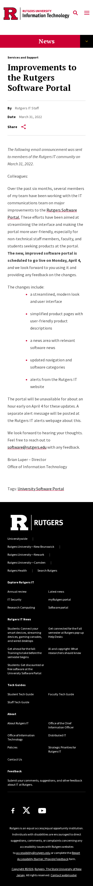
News (46, 41)
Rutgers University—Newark (25, 554)
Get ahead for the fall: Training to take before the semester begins (24, 653)
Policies (12, 747)
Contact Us (14, 759)
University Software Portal (41, 488)
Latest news (56, 591)
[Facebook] (12, 810)
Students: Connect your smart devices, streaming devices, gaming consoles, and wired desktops (24, 635)
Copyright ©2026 (22, 869)
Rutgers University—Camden (26, 562)
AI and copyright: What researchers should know (64, 651)
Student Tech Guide (20, 694)
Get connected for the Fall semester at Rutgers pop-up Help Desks (66, 633)
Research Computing (21, 607)
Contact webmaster (64, 875)
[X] (26, 810)
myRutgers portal (59, 599)
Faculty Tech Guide (61, 694)
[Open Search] (75, 13)
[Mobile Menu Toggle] (86, 13)
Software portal (58, 607)
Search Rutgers (47, 570)
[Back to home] (36, 522)
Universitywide (17, 539)
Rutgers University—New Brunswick (30, 546)
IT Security (14, 599)
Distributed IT (57, 735)
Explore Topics (86, 41)
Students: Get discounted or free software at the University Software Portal (25, 669)
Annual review (17, 591)
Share (12, 126)
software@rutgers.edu (27, 447)
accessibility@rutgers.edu (33, 853)
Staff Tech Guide (18, 702)
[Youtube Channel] (42, 810)
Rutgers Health (17, 570)
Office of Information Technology (21, 737)
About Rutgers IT (18, 723)
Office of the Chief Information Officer (61, 725)
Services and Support (22, 57)
